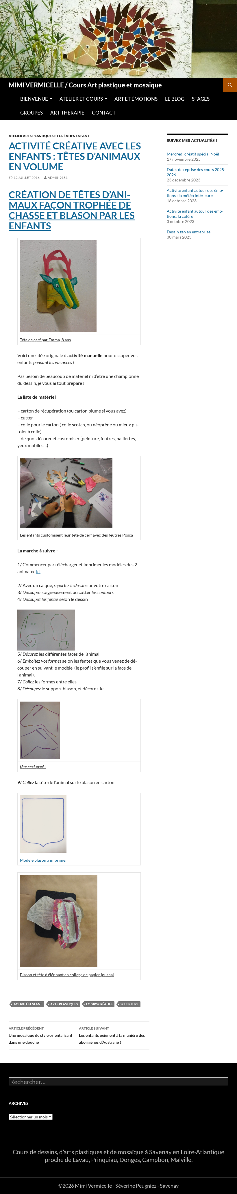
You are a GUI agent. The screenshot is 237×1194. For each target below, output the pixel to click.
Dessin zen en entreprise (188, 231)
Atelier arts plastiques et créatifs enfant (49, 136)
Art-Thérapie (67, 113)
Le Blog (174, 99)
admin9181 (58, 177)
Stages (201, 99)
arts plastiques (64, 1004)
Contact (104, 113)
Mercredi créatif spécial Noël (193, 153)
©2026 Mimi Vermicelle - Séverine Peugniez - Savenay (118, 1185)
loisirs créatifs (99, 1004)
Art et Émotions (136, 99)
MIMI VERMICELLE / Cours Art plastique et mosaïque (85, 85)
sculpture (129, 1004)
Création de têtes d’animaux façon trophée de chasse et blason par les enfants (72, 210)
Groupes (31, 113)
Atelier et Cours (81, 99)
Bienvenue (34, 99)
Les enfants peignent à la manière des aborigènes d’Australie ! (112, 1035)
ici (38, 571)
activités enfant (28, 1004)
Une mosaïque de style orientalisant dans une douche (40, 1035)
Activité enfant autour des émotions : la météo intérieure (195, 193)
